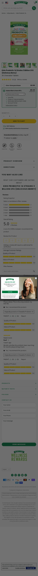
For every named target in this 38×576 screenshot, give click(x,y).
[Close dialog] (36, 278)
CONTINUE (10, 292)
